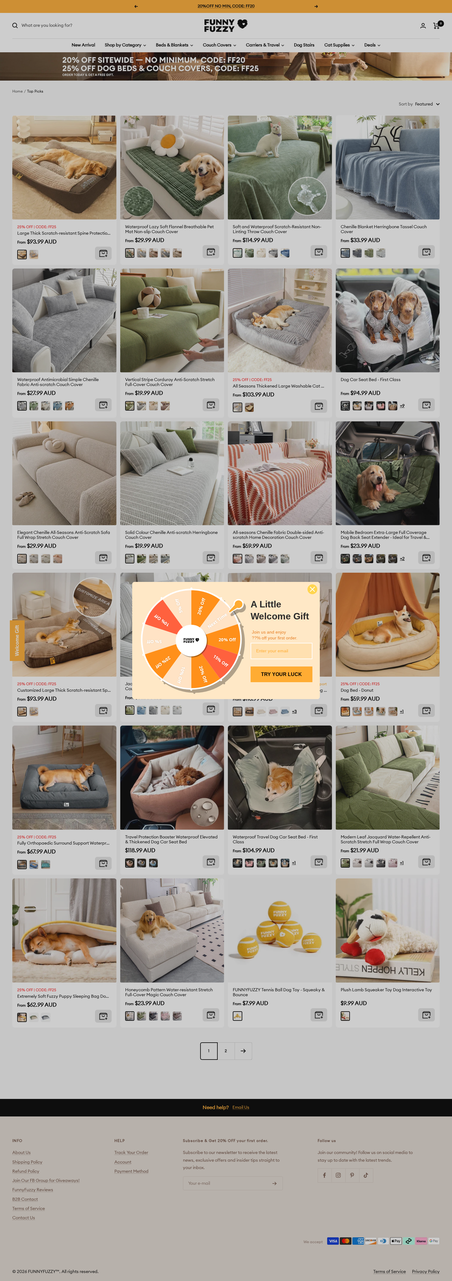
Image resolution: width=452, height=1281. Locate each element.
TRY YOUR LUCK (281, 674)
